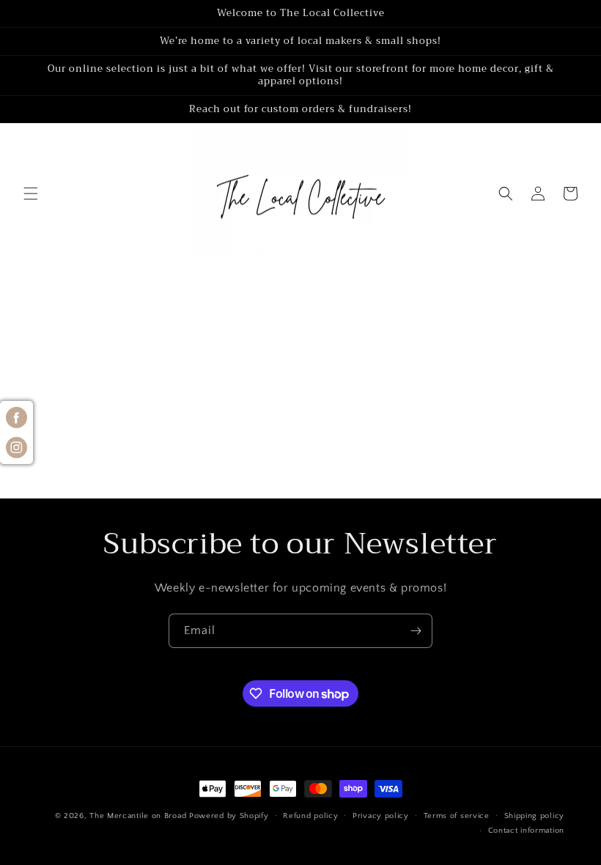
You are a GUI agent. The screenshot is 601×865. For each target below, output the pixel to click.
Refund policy (310, 815)
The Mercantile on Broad (137, 815)
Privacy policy (381, 815)
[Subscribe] (415, 631)
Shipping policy (534, 815)
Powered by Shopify (229, 815)
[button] (31, 193)
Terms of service (457, 815)
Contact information (526, 830)
